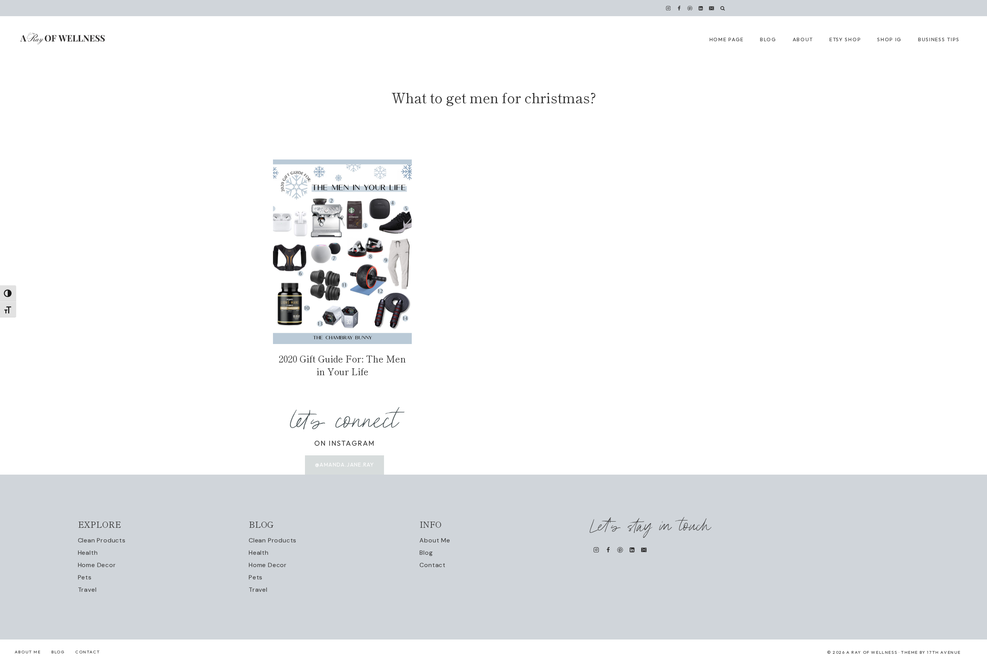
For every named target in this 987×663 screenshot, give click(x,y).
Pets (85, 577)
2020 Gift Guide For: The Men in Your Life (342, 365)
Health (88, 553)
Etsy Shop (845, 39)
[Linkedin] (701, 8)
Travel (87, 590)
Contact (432, 565)
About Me (434, 540)
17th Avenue (944, 652)
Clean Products (102, 540)
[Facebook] (679, 8)
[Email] (712, 8)
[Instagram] (668, 8)
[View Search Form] (723, 8)
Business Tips (939, 39)
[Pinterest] (690, 8)
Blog (426, 553)
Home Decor (97, 565)
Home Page (726, 39)
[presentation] (342, 251)
